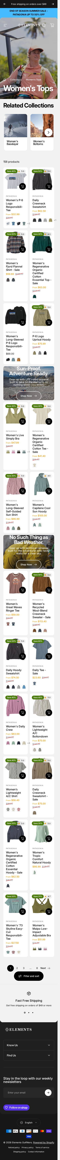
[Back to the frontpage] (4, 79)
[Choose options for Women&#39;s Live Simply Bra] (22, 421)
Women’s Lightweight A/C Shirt (13, 793)
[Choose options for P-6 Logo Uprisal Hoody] (49, 322)
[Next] (52, 4)
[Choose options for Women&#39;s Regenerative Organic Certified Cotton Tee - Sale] (49, 421)
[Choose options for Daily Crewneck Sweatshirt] (49, 186)
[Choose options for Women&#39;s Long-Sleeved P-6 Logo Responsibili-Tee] (22, 322)
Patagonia (11, 196)
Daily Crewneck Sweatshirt (39, 203)
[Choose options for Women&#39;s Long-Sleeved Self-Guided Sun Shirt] (22, 491)
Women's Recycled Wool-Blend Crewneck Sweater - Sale (41, 610)
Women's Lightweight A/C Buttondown (40, 731)
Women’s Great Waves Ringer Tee (14, 607)
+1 (55, 220)
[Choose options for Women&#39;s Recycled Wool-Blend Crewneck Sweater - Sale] (49, 590)
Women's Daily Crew (15, 728)
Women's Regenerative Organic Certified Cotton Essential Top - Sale (41, 273)
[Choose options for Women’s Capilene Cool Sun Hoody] (49, 491)
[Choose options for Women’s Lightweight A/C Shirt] (22, 775)
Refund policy (14, 1147)
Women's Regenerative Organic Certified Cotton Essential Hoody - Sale (14, 862)
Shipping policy (19, 1152)
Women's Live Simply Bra (15, 436)
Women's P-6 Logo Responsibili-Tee (14, 205)
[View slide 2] (29, 1013)
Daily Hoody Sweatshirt (14, 671)
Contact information (36, 1152)
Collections (16, 79)
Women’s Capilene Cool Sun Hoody (41, 508)
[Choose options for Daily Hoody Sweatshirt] (22, 656)
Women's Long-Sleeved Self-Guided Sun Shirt (15, 509)
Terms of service (42, 1147)
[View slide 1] (25, 1013)
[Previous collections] (9, 132)
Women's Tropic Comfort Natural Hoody (41, 857)
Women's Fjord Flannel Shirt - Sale (14, 266)
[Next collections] (48, 132)
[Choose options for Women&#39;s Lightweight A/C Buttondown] (49, 712)
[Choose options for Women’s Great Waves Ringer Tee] (22, 590)
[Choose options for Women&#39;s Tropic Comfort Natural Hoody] (49, 838)
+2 (28, 224)
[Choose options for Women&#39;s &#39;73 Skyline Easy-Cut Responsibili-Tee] (22, 911)
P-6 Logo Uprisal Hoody (41, 337)
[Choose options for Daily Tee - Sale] (49, 656)
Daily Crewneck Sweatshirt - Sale (40, 794)
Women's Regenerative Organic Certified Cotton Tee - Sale (40, 443)
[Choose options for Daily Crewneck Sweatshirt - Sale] (49, 775)
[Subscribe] (48, 1092)
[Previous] (4, 4)
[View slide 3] (33, 1013)
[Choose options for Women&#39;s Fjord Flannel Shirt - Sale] (22, 249)
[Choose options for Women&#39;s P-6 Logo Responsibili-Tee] (22, 186)
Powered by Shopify (43, 1142)
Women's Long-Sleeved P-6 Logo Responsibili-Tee (15, 342)
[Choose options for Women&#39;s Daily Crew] (22, 712)
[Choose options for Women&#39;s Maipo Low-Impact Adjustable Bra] (49, 911)
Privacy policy (28, 1147)
